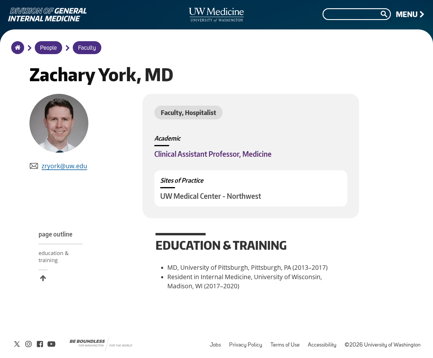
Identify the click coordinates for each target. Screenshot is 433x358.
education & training (54, 256)
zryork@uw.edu (64, 166)
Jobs (217, 342)
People (48, 48)
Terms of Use (286, 342)
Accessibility (324, 342)
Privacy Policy (247, 342)
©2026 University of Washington (383, 345)
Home (16, 51)
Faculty (87, 48)
